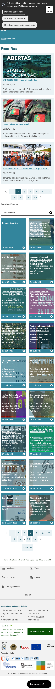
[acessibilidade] (20, 659)
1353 (28, 197)
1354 (34, 197)
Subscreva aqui (36, 631)
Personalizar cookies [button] (13, 12)
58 (28, 539)
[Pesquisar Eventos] (51, 213)
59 (34, 539)
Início (3, 38)
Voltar (28, 547)
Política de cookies (27, 6)
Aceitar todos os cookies (15, 18)
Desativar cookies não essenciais (19, 25)
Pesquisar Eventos (9, 204)
